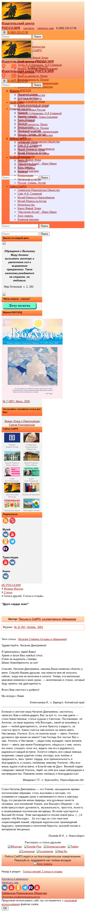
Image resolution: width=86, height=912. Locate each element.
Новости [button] (15, 91)
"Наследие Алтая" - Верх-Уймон (37, 163)
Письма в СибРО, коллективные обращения (47, 619)
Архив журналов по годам (33, 153)
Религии (22, 171)
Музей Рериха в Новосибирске (36, 197)
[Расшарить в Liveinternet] (45, 851)
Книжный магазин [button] (20, 157)
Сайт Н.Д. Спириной (30, 193)
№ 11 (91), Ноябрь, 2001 (28, 627)
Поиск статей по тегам (31, 101)
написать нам (45, 28)
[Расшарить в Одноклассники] (54, 846)
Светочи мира (26, 120)
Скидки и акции (27, 164)
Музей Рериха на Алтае (32, 201)
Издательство (26, 204)
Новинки (23, 160)
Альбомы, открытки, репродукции (38, 131)
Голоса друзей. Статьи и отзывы (42, 871)
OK (5, 908)
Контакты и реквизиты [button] (15, 878)
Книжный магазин (28, 171)
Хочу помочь (25, 215)
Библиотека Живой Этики (33, 57)
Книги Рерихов (26, 168)
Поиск (37, 36)
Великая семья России (31, 109)
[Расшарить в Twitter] (73, 846)
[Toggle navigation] (4, 32)
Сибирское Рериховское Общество (39, 141)
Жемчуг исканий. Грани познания (38, 116)
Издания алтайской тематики (35, 135)
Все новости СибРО (30, 98)
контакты (28, 28)
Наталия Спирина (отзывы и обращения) (42, 639)
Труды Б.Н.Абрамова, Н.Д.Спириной (40, 113)
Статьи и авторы (28, 146)
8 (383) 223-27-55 (18, 32)
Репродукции (25, 175)
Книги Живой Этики (29, 159)
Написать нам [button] (10, 882)
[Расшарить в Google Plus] (33, 846)
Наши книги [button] (16, 102)
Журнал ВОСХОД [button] (20, 90)
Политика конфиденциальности (21, 896)
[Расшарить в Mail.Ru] (61, 851)
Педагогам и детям (29, 179)
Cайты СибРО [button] (18, 186)
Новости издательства (31, 95)
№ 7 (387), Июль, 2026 (16, 401)
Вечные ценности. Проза (32, 76)
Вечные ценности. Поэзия (33, 79)
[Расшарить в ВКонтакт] (15, 846)
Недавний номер (28, 142)
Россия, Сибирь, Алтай (32, 182)
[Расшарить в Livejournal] (26, 851)
